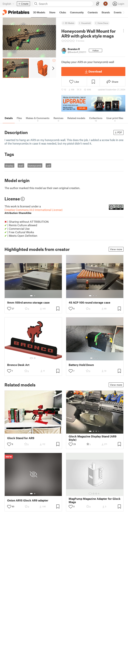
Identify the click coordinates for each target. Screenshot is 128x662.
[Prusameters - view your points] (105, 4)
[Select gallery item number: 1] (31, 295)
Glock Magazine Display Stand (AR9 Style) (92, 438)
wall (20, 165)
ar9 (48, 165)
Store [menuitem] (52, 12)
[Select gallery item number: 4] (99, 295)
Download (95, 71)
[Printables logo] (16, 12)
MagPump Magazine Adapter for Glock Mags (94, 500)
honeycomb (35, 165)
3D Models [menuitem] (39, 12)
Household (86, 23)
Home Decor (103, 23)
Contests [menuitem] (93, 12)
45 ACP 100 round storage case (89, 302)
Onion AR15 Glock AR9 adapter (27, 500)
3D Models (69, 23)
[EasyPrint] (97, 4)
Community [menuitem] (77, 12)
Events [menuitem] (118, 12)
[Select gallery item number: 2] (34, 295)
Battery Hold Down (81, 364)
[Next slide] (53, 68)
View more (116, 249)
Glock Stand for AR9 (20, 438)
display (9, 165)
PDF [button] (119, 132)
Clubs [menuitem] (62, 12)
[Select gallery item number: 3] (96, 295)
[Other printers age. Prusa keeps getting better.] (93, 103)
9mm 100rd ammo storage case (28, 302)
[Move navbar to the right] (123, 12)
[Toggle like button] (9, 309)
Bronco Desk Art (18, 364)
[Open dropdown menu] (123, 31)
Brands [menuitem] (106, 12)
